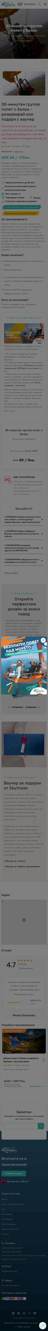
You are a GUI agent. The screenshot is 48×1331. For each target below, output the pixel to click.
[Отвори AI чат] (42, 1325)
